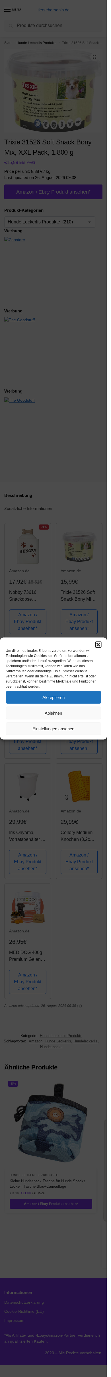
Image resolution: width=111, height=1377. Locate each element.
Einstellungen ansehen (53, 728)
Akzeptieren (53, 697)
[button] (98, 645)
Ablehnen (53, 712)
